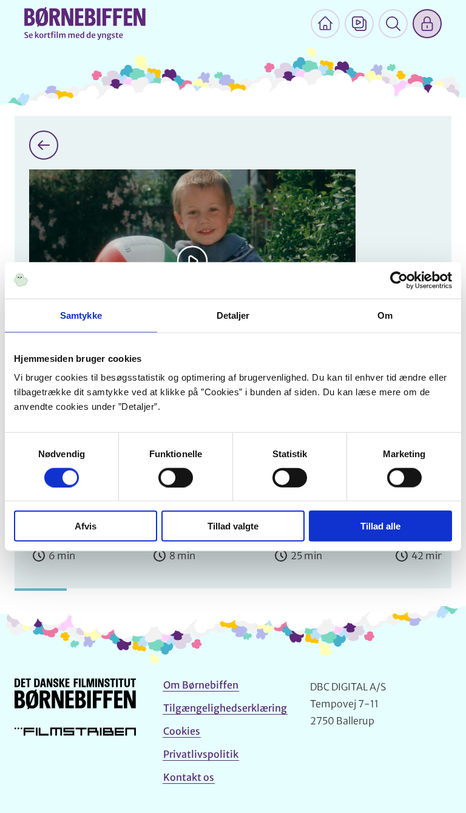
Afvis (85, 526)
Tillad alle (380, 526)
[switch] (175, 477)
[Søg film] (393, 23)
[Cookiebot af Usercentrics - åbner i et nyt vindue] (399, 280)
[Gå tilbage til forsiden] (43, 145)
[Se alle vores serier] (359, 23)
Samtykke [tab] (81, 315)
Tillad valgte (233, 526)
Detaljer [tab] (233, 315)
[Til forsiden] (325, 23)
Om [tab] (385, 315)
